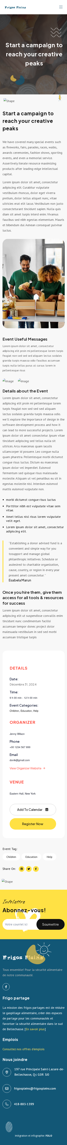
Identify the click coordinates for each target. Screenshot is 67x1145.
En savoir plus (35, 1029)
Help (35, 710)
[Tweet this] (29, 869)
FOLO (49, 1135)
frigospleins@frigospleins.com (35, 1088)
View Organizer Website (25, 768)
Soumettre (50, 924)
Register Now (32, 824)
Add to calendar (30, 809)
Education (26, 710)
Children (14, 710)
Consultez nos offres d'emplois (23, 1049)
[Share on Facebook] (36, 869)
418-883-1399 (24, 1104)
